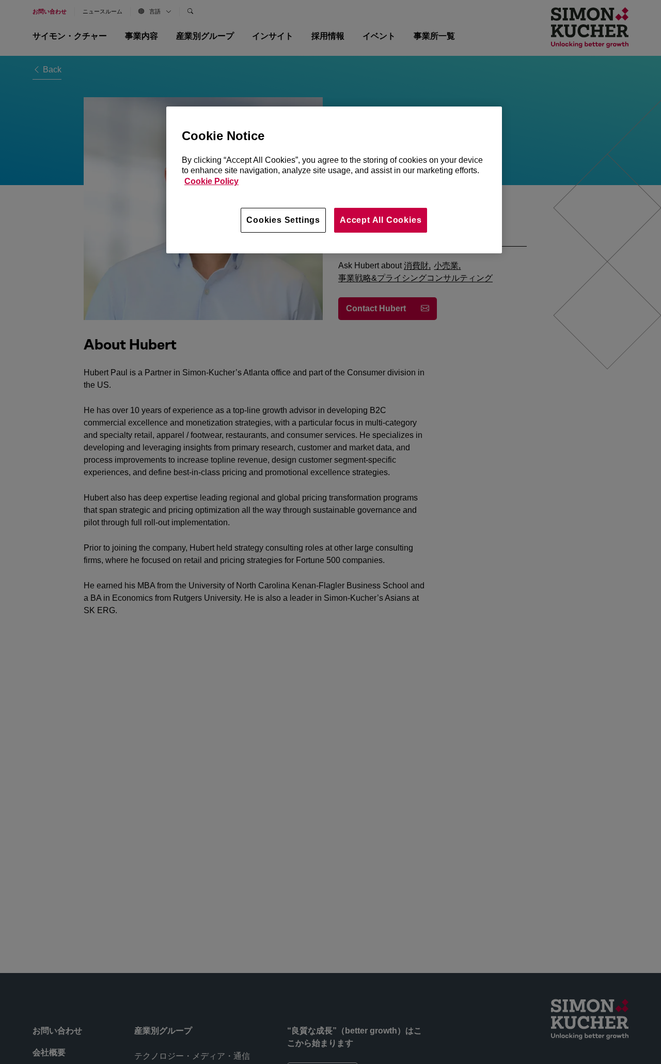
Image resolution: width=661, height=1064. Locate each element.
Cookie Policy (211, 181)
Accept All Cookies (380, 220)
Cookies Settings (283, 220)
